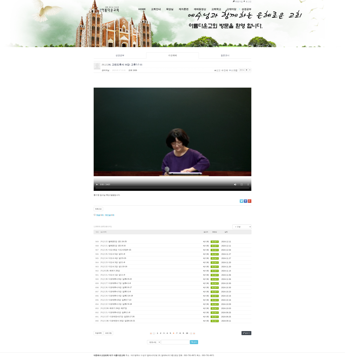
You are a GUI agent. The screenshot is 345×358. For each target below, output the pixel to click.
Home (142, 9)
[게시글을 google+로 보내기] (249, 201)
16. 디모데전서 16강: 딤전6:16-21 (120, 321)
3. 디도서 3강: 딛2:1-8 (115, 262)
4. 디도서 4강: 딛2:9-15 (116, 258)
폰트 (241, 70)
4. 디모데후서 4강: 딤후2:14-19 (119, 296)
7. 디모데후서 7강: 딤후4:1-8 (118, 283)
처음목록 (98, 333)
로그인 (248, 1)
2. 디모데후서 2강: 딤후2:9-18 (119, 304)
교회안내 (156, 9)
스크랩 (234, 70)
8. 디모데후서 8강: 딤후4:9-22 (119, 279)
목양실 (169, 9)
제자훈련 (184, 9)
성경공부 (246, 9)
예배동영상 (200, 9)
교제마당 (231, 9)
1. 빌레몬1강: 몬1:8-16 (116, 246)
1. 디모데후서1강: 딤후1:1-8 (118, 312)
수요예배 (172, 55)
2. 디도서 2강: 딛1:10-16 (116, 266)
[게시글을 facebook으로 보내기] (245, 201)
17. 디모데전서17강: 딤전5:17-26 (120, 316)
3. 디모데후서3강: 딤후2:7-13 (118, 300)
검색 (195, 342)
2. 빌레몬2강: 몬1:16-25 (116, 241)
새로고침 (108, 333)
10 (187, 333)
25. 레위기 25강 (113, 271)
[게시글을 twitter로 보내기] (241, 201)
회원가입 (239, 1)
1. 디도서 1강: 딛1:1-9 (115, 275)
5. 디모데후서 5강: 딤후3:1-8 (118, 291)
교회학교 (216, 9)
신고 (218, 70)
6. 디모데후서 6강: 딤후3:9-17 (119, 287)
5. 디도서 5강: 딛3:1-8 (115, 254)
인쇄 (226, 70)
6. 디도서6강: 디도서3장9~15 (118, 250)
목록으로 (98, 209)
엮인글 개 (109, 215)
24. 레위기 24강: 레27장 (116, 308)
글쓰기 (247, 333)
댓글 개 (100, 215)
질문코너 (225, 55)
